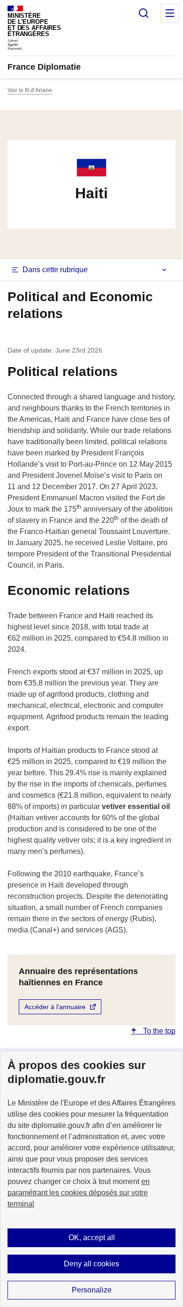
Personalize (92, 1290)
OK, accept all (92, 1238)
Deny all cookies (91, 1264)
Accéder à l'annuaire (54, 1007)
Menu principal (169, 13)
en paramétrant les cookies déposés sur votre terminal (79, 1192)
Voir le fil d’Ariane (30, 90)
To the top (158, 1031)
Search (143, 13)
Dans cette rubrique (55, 270)
